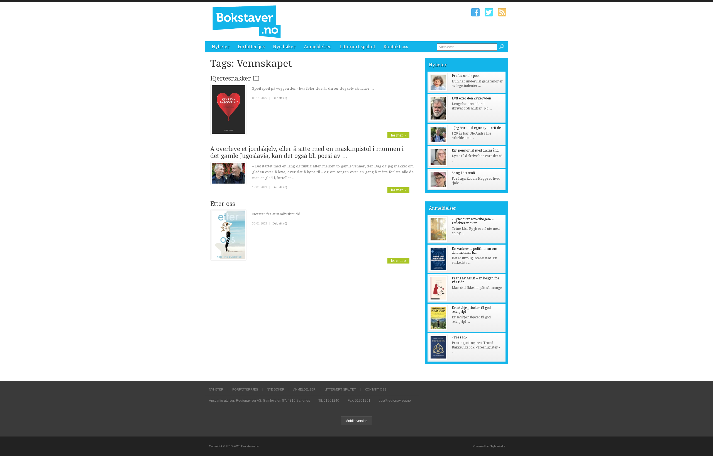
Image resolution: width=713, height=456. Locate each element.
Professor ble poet (466, 76)
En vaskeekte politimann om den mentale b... (474, 251)
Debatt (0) (279, 98)
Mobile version (356, 421)
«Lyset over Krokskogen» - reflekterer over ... (473, 221)
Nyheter (220, 46)
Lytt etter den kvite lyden (471, 98)
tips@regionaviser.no (395, 401)
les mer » (398, 135)
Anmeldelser (317, 46)
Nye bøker (284, 46)
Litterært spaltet (357, 46)
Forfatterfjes (251, 46)
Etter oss (222, 203)
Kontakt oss (396, 46)
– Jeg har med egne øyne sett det (477, 128)
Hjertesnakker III (234, 78)
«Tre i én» (459, 337)
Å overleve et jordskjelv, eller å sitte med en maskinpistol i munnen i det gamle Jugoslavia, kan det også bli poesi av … (307, 152)
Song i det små (463, 173)
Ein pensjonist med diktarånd (475, 150)
